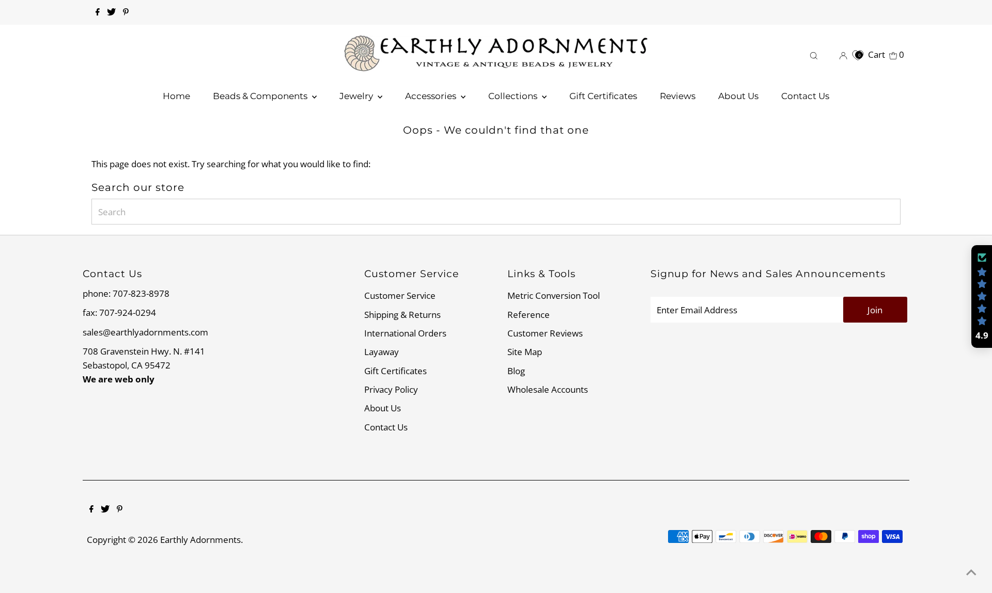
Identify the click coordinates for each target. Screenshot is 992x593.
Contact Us (386, 427)
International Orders (405, 333)
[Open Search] (813, 54)
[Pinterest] (125, 12)
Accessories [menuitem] (431, 96)
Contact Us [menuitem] (805, 96)
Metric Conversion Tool (553, 295)
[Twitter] (111, 12)
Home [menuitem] (176, 96)
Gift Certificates (395, 371)
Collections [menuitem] (513, 96)
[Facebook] (97, 12)
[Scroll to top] (971, 572)
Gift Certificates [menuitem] (603, 96)
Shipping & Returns (402, 314)
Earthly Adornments (200, 540)
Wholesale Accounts (547, 389)
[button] (981, 296)
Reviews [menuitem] (677, 96)
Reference (528, 314)
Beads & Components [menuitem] (261, 96)
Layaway (381, 352)
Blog (516, 371)
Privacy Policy (391, 389)
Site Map (524, 352)
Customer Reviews (545, 333)
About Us (382, 408)
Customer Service (400, 295)
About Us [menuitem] (738, 96)
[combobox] (496, 212)
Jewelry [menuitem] (357, 96)
